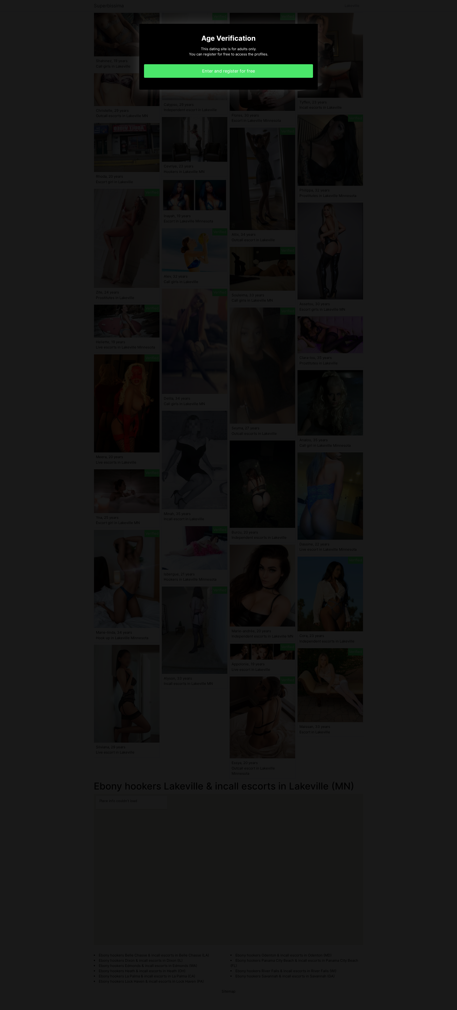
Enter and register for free (228, 71)
